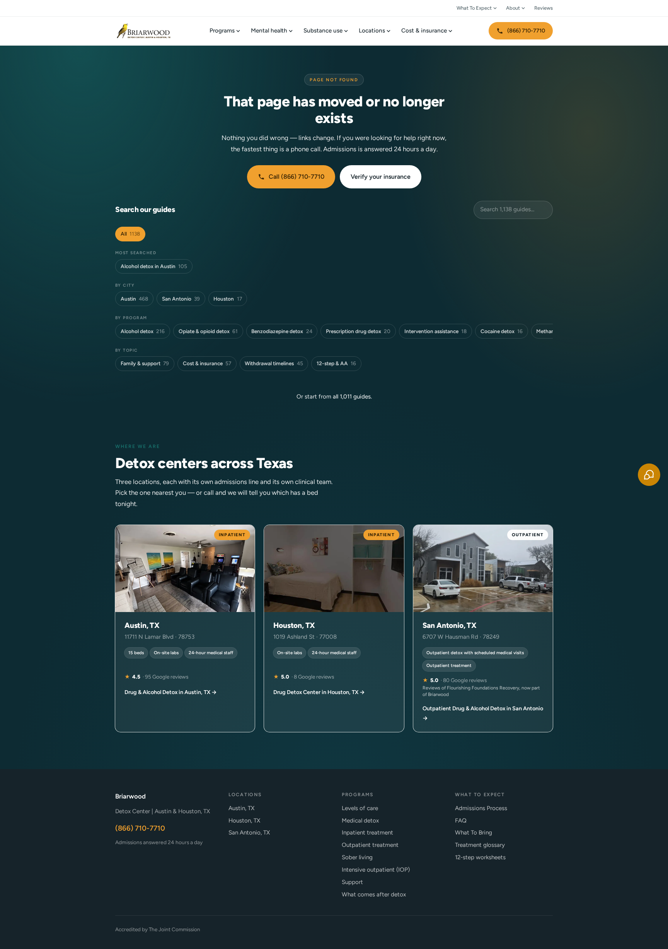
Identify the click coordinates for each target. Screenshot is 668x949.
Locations (372, 30)
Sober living (357, 857)
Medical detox (360, 820)
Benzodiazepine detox (281, 331)
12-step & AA (336, 363)
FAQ (461, 820)
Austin (134, 299)
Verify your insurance (381, 176)
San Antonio (181, 299)
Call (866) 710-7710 (296, 176)
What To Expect (474, 8)
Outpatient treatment (370, 844)
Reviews (543, 8)
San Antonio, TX (249, 832)
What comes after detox (374, 894)
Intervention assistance (435, 331)
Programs (222, 30)
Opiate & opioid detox (208, 331)
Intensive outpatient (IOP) (376, 869)
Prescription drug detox (358, 331)
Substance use (323, 30)
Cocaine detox (502, 331)
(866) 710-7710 (526, 30)
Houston (227, 299)
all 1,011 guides (352, 396)
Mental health (269, 30)
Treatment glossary (480, 844)
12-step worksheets (480, 857)
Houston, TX (244, 820)
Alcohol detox (143, 331)
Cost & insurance (424, 30)
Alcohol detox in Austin (154, 266)
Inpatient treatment (367, 832)
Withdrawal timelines (274, 363)
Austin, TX (241, 808)
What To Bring (473, 832)
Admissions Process (481, 808)
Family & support (145, 363)
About (513, 8)
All (130, 234)
